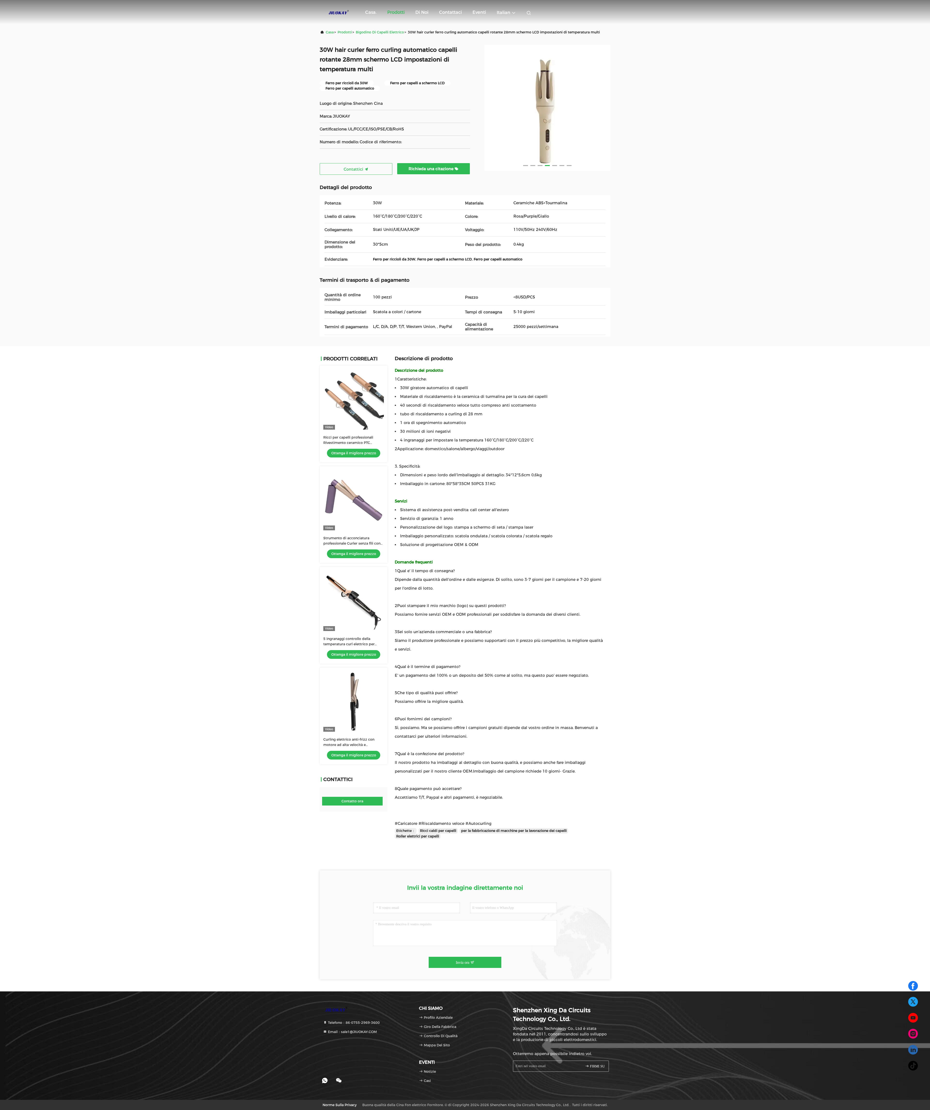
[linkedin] (913, 1049)
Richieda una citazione (432, 169)
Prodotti (396, 12)
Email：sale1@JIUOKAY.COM (352, 1032)
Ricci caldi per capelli (438, 831)
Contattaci (450, 12)
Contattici (354, 169)
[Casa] (339, 12)
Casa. (371, 12)
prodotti (345, 32)
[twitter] (913, 1001)
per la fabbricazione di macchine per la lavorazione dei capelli (514, 831)
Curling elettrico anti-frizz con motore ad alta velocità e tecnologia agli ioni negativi (348, 744)
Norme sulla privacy (339, 1105)
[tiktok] (913, 1065)
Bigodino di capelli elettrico (380, 32)
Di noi (421, 12)
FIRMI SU (597, 1066)
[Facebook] (913, 985)
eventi (479, 12)
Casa (330, 32)
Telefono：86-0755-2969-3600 (353, 1022)
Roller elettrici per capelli (417, 836)
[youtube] (913, 1017)
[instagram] (913, 1033)
